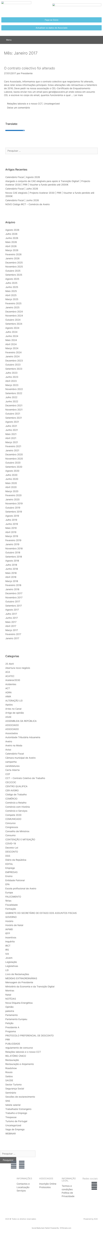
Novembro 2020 (14, 458)
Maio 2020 (11, 483)
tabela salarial (13, 1105)
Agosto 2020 (12, 471)
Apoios (9, 704)
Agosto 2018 (12, 560)
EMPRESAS (11, 872)
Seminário (10, 1092)
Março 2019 (11, 536)
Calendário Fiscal (14, 753)
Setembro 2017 (13, 605)
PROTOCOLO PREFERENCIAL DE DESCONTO (29, 1035)
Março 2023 (11, 385)
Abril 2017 (10, 626)
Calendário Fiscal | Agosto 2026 (22, 177)
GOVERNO (11, 917)
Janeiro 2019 (12, 544)
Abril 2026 (11, 246)
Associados (11, 733)
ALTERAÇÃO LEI (14, 700)
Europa (9, 892)
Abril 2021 (10, 438)
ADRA (8, 692)
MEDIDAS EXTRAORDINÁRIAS (21, 978)
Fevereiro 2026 (13, 254)
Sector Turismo (13, 1084)
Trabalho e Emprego (16, 1113)
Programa (10, 1031)
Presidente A (12, 1027)
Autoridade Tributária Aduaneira (22, 737)
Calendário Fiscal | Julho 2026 (21, 188)
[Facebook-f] (94, 1185)
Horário (9, 921)
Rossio (8, 1072)
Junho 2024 (11, 336)
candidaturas (12, 766)
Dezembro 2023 (14, 360)
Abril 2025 (10, 295)
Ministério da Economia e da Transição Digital (29, 986)
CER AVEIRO (12, 790)
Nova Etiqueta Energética (19, 1003)
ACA (7, 672)
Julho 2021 (11, 426)
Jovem (8, 958)
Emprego (10, 868)
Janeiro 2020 (12, 499)
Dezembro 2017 (13, 593)
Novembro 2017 (14, 597)
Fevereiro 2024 (13, 352)
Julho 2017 (11, 614)
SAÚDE (9, 1080)
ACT (7, 688)
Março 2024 (11, 348)
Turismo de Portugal (16, 1121)
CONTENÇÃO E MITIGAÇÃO (20, 839)
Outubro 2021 (12, 413)
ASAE (8, 717)
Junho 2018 (11, 569)
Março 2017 (11, 630)
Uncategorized (52, 103)
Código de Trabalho (16, 794)
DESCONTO (11, 851)
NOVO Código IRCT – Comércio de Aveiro (27, 204)
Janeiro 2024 (12, 356)
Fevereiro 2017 (13, 634)
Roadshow (11, 1068)
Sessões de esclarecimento (20, 1096)
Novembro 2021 (14, 409)
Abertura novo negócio (17, 668)
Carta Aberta (12, 770)
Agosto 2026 (12, 230)
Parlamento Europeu (16, 1019)
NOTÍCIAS (10, 998)
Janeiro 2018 (12, 589)
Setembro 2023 (13, 368)
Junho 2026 (11, 238)
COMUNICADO (13, 819)
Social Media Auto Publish (41, 1228)
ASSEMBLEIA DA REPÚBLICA (21, 721)
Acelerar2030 (12, 680)
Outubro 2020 (13, 462)
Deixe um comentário (18, 107)
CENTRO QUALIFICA (16, 786)
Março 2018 (11, 581)
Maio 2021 (10, 434)
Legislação (11, 962)
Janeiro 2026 (12, 258)
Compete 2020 (13, 815)
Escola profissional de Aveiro (20, 888)
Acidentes (10, 684)
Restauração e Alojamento (19, 1064)
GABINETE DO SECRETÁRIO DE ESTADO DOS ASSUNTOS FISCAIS (41, 913)
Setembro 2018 (13, 556)
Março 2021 (11, 442)
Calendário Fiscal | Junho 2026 (22, 200)
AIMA (8, 696)
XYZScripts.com (65, 1228)
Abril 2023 (11, 381)
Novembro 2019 (14, 503)
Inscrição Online (47, 1183)
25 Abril (9, 663)
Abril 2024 (11, 344)
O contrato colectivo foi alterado (29, 68)
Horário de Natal (14, 925)
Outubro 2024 (13, 319)
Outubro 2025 (12, 270)
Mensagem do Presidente (19, 982)
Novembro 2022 (14, 389)
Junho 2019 (11, 524)
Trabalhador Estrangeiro (18, 1109)
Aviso (8, 749)
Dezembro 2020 (14, 454)
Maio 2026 (11, 242)
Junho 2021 (11, 430)
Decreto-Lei (11, 847)
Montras (9, 990)
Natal (8, 994)
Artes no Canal (13, 708)
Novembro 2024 (14, 315)
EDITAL (9, 864)
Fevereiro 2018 (13, 585)
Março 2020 (11, 491)
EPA (7, 884)
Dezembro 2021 (13, 405)
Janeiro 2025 (12, 307)
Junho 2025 (11, 287)
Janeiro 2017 (12, 638)
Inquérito (10, 941)
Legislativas (11, 966)
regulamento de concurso (19, 1047)
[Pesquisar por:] (51, 150)
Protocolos (45, 1187)
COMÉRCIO (11, 798)
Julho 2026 (11, 234)
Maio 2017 (10, 622)
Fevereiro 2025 (13, 303)
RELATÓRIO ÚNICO (15, 1056)
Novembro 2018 (14, 548)
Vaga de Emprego (15, 1129)
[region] (89, 1159)
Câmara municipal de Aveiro (20, 757)
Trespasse (10, 1117)
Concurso (10, 823)
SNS (7, 1101)
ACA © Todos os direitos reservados (20, 1219)
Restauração (12, 1060)
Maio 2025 (11, 291)
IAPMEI (9, 929)
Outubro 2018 (12, 552)
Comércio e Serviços (16, 811)
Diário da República (15, 860)
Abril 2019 (10, 532)
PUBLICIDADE (12, 1043)
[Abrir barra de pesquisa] (99, 40)
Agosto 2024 (12, 328)
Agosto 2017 (12, 609)
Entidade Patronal (15, 880)
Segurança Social (14, 1088)
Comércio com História (17, 806)
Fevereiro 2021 (13, 446)
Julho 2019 (11, 520)
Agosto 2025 (12, 279)
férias (8, 900)
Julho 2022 (11, 397)
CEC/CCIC (10, 782)
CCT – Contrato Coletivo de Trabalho (25, 778)
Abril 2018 (10, 577)
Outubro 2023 (13, 364)
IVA (7, 954)
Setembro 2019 (13, 511)
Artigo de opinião (14, 712)
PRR (7, 1039)
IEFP (7, 933)
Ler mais (78, 95)
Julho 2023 (11, 372)
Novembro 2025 (14, 266)
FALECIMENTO (13, 896)
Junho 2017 (11, 618)
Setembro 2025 (13, 274)
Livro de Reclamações (17, 974)
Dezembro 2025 (14, 262)
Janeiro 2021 (12, 450)
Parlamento (11, 1015)
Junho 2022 (11, 401)
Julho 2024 (11, 332)
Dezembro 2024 (14, 311)
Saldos (9, 1076)
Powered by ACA (91, 1219)
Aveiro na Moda (13, 745)
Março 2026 (11, 250)
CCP (7, 774)
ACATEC (9, 676)
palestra (9, 1011)
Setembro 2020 (13, 466)
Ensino (8, 876)
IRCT (7, 945)
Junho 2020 (11, 479)
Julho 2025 (11, 283)
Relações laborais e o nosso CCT (25, 103)
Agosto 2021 (12, 421)
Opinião (9, 1007)
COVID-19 (10, 843)
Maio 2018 (10, 573)
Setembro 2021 (13, 417)
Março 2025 (11, 299)
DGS (7, 856)
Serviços (21, 1190)
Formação (10, 909)
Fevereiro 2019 (13, 540)
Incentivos (10, 937)
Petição (9, 1023)
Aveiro (8, 741)
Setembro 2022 (13, 393)
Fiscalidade (11, 905)
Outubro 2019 (12, 507)
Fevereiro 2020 (13, 495)
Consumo (10, 835)
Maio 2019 (11, 528)
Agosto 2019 (12, 516)
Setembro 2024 (13, 323)
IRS (7, 949)
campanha (11, 762)
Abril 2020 (11, 487)
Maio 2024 (11, 340)
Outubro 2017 (12, 601)
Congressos (11, 827)
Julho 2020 (11, 475)
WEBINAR (10, 1133)
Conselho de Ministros (17, 831)
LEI (7, 970)
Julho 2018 (11, 565)
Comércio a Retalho (15, 802)
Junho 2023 (11, 377)
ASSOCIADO (12, 725)
